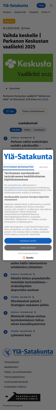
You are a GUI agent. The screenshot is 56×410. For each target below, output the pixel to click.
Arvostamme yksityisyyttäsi (18, 166)
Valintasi (43, 167)
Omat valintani (28, 247)
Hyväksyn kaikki (28, 240)
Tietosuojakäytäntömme (28, 253)
